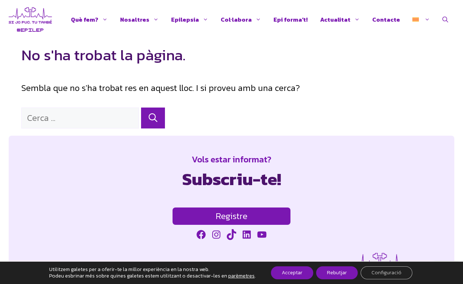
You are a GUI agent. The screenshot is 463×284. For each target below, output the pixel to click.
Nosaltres (134, 19)
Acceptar (292, 272)
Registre (231, 216)
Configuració (386, 272)
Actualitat (335, 19)
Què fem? (84, 19)
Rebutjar (337, 272)
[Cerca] (153, 118)
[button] (445, 19)
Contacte (386, 19)
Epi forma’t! (290, 19)
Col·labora (236, 19)
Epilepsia (185, 19)
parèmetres (241, 276)
